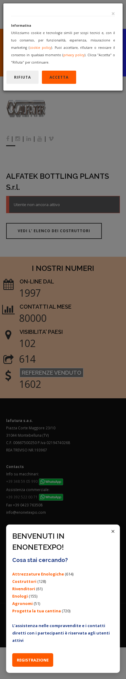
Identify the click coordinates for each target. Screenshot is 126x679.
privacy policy (73, 55)
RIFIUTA (22, 77)
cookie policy (40, 47)
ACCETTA (59, 77)
